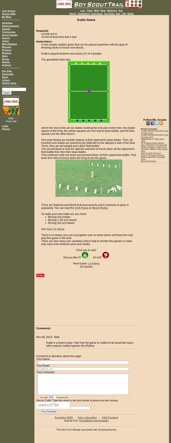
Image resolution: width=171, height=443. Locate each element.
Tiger (90, 10)
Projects (6, 50)
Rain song (162, 147)
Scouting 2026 (64, 417)
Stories (6, 62)
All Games (86, 266)
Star (118, 13)
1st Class (109, 13)
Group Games (10, 35)
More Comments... (149, 161)
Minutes (6, 47)
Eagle (130, 13)
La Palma (94, 263)
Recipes (6, 53)
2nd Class (97, 13)
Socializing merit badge (94, 420)
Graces (6, 38)
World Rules (100, 208)
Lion (83, 10)
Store (5, 77)
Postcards (8, 74)
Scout (72, 13)
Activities (7, 23)
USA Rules (82, 208)
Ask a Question (87, 417)
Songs (5, 59)
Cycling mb (162, 145)
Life (124, 13)
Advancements (10, 26)
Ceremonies (9, 32)
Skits (5, 56)
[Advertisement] (154, 65)
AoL (120, 10)
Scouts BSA (9, 14)
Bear (103, 10)
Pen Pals (7, 71)
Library (6, 80)
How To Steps (55, 229)
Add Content (110, 417)
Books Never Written (155, 143)
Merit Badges (9, 44)
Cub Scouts (8, 11)
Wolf (96, 10)
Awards (6, 29)
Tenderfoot (83, 13)
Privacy (6, 129)
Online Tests (9, 83)
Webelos (112, 10)
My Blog (6, 17)
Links (5, 126)
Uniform (6, 65)
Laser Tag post (154, 153)
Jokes (5, 41)
